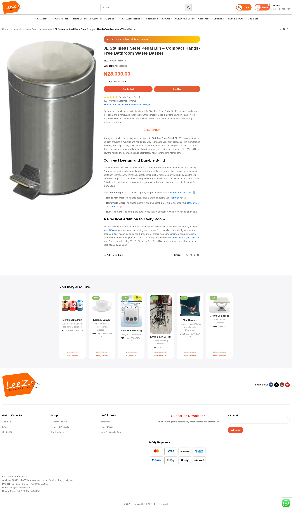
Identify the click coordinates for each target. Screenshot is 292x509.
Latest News (105, 421)
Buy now (177, 89)
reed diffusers (110, 230)
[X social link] (187, 255)
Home (5, 29)
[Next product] (288, 29)
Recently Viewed (59, 421)
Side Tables (219, 319)
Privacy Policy (106, 427)
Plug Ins (126, 334)
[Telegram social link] (198, 255)
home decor (176, 197)
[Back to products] (284, 29)
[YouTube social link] (287, 384)
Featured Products (60, 427)
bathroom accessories (180, 192)
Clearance (77, 327)
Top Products (57, 432)
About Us (6, 421)
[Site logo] (12, 7)
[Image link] (21, 384)
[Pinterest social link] (191, 255)
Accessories (45, 29)
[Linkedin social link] (194, 255)
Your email (233, 415)
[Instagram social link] (282, 384)
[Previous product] (280, 29)
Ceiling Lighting (160, 340)
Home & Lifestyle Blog (110, 432)
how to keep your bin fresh (186, 237)
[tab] (152, 130)
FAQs (5, 427)
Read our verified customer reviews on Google (127, 104)
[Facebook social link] (183, 255)
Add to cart (128, 89)
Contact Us (7, 432)
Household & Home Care (23, 29)
